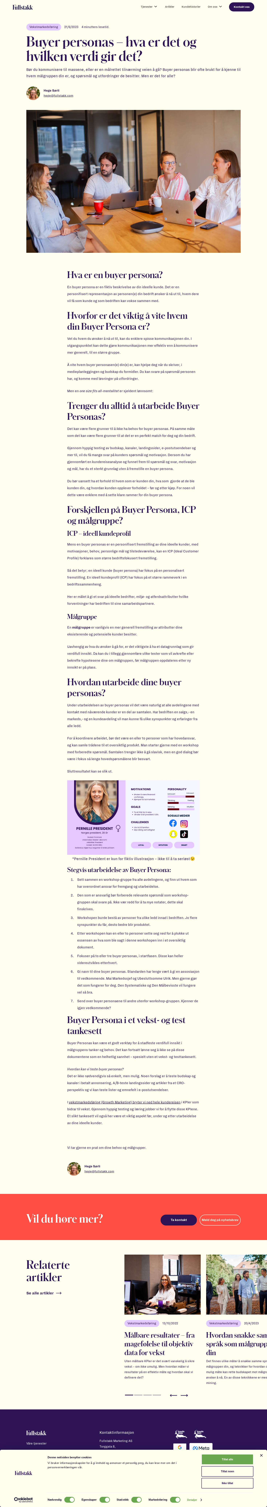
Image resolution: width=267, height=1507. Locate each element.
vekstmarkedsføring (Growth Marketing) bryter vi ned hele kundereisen (125, 1102)
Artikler (169, 6)
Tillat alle (227, 1459)
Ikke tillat (227, 1483)
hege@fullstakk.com (58, 95)
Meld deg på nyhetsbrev (220, 1220)
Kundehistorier (191, 6)
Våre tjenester (36, 1443)
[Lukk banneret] (261, 1455)
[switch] (105, 1500)
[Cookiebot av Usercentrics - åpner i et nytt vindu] (23, 1500)
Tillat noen (227, 1471)
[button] (149, 7)
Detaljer (192, 1499)
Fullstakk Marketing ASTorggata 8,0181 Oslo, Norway (116, 1446)
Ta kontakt (179, 1220)
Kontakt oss (242, 6)
